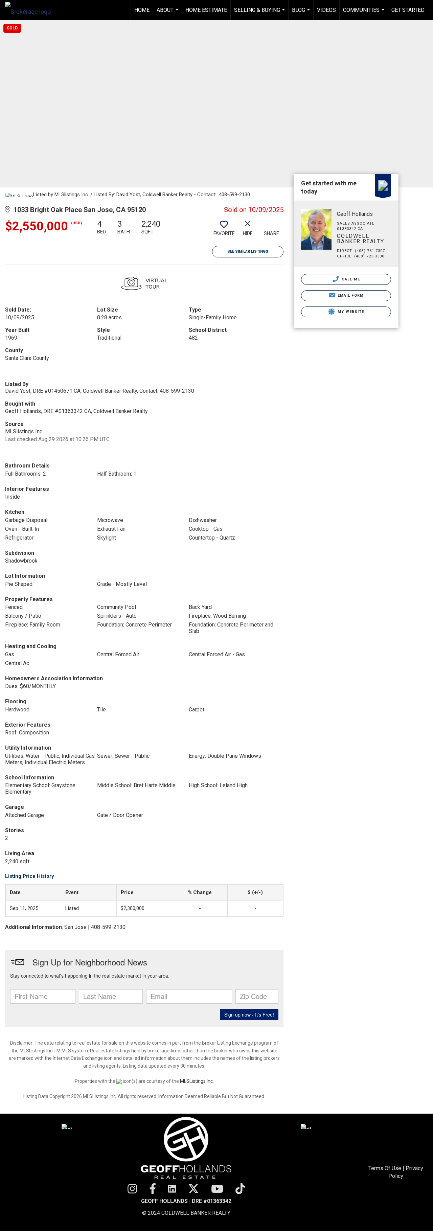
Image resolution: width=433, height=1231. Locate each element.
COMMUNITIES (364, 13)
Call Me (350, 279)
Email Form (350, 295)
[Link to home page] (31, 10)
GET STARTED (408, 10)
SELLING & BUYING (260, 13)
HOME (142, 10)
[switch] (224, 230)
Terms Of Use (384, 1168)
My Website (350, 312)
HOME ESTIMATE (206, 10)
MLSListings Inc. (197, 1081)
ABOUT (168, 13)
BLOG (302, 13)
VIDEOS (326, 10)
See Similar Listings (247, 251)
